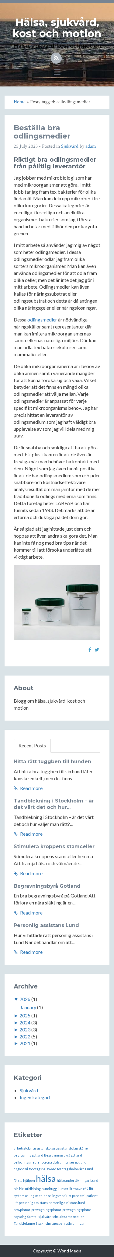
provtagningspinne (76, 1210)
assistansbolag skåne (72, 1148)
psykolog (20, 1217)
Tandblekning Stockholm (32, 1223)
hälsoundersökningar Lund (77, 1180)
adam (90, 146)
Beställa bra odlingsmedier (42, 131)
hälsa (46, 1178)
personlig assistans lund (67, 1203)
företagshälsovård (42, 1169)
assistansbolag (44, 1148)
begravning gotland (28, 1155)
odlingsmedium (59, 1196)
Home (20, 102)
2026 (24, 999)
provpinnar (22, 1210)
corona (47, 1162)
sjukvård (44, 1217)
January (28, 1007)
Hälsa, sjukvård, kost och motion (57, 28)
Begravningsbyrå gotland (63, 1155)
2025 (24, 1015)
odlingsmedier (42, 319)
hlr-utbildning (30, 1189)
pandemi (78, 1196)
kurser (63, 1189)
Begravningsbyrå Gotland (47, 886)
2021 (24, 1043)
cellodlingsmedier (27, 1162)
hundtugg (49, 1189)
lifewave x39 (78, 1189)
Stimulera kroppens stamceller (54, 846)
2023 (24, 1029)
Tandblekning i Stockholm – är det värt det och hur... (54, 804)
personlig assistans (33, 1203)
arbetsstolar (23, 1148)
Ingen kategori (35, 1097)
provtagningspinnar (46, 1210)
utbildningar (75, 1223)
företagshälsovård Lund (75, 1169)
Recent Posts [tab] (32, 745)
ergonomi (21, 1169)
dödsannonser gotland (69, 1162)
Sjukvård (69, 146)
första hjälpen (24, 1180)
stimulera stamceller (68, 1217)
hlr (16, 1189)
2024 (24, 1022)
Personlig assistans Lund (46, 925)
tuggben (58, 1223)
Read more (31, 788)
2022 (24, 1036)
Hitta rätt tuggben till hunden (52, 761)
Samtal (32, 1217)
